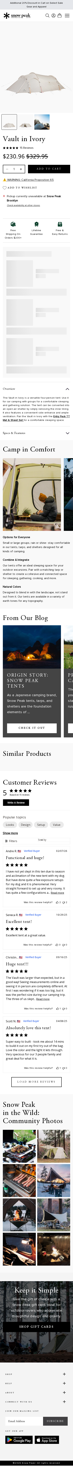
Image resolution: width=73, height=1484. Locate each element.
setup (41, 825)
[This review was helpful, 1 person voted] (57, 1008)
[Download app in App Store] (47, 1440)
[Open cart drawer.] (59, 15)
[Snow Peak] (17, 15)
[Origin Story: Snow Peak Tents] (32, 647)
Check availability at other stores (23, 205)
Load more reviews (36, 1082)
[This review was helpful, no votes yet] (57, 945)
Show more (10, 833)
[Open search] (47, 15)
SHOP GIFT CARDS (36, 1327)
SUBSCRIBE (55, 1421)
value (56, 825)
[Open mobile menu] (67, 16)
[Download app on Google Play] (19, 1440)
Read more (57, 893)
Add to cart (49, 169)
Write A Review (16, 802)
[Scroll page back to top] (62, 1475)
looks (10, 825)
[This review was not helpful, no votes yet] (63, 945)
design (25, 825)
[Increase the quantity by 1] (20, 169)
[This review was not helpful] (63, 902)
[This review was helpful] (57, 902)
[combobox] (54, 839)
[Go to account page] (53, 15)
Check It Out (32, 728)
